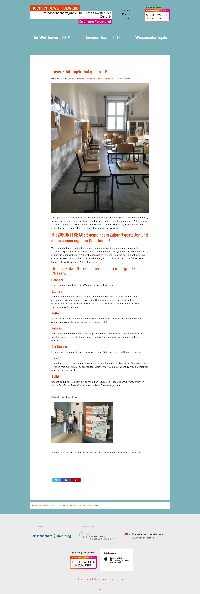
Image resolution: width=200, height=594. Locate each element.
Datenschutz (116, 579)
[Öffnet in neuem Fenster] (54, 535)
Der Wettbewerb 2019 (51, 37)
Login (126, 18)
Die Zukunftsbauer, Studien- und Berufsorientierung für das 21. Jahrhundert (65, 505)
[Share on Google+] (75, 480)
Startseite (126, 10)
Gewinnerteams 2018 (102, 37)
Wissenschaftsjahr (151, 37)
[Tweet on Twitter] (56, 480)
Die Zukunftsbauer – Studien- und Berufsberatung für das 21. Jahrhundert (99, 79)
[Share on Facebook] (66, 480)
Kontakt (126, 14)
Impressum (84, 579)
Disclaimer (100, 579)
